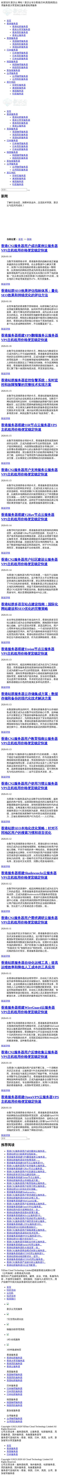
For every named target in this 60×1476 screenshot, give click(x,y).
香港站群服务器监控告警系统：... (23, 1160)
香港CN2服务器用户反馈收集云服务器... (26, 1204)
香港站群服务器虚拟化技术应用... (23, 1233)
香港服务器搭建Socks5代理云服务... (24, 1245)
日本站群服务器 (20, 58)
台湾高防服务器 (20, 79)
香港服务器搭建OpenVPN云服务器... (24, 1206)
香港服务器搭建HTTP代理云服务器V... (26, 1253)
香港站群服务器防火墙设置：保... (23, 1247)
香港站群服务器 (20, 26)
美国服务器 (12, 38)
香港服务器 (12, 23)
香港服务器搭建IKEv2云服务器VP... (24, 1215)
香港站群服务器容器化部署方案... (23, 1212)
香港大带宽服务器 (21, 29)
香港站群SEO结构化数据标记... (22, 1227)
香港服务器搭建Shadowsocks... (21, 1192)
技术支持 (11, 1296)
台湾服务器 (12, 73)
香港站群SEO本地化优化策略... (22, 1189)
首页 (9, 20)
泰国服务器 (17, 91)
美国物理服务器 (20, 41)
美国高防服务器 (20, 44)
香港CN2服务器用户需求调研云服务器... (26, 1195)
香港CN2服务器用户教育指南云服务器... (26, 1183)
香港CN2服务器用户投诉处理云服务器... (26, 1218)
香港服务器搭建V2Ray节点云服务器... (25, 1168)
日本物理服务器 (20, 53)
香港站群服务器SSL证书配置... (22, 1265)
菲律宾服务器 (19, 85)
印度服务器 (17, 94)
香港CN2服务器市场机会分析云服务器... (26, 1242)
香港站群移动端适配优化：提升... (23, 1256)
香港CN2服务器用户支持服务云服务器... (26, 1166)
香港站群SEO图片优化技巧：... (22, 1239)
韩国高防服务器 (20, 67)
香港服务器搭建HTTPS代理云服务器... (25, 1259)
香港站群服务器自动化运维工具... (23, 1198)
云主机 (10, 1293)
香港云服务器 (19, 35)
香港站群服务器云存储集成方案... (23, 1180)
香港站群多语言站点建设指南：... (23, 1174)
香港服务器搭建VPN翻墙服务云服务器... (26, 1157)
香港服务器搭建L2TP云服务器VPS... (24, 1224)
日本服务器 (12, 50)
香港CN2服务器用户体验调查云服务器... (26, 1230)
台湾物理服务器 (20, 76)
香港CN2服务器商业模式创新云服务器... (26, 1250)
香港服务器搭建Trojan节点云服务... (24, 1177)
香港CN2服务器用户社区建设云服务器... (26, 1171)
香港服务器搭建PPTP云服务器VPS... (24, 1236)
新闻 (29, 239)
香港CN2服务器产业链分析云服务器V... (26, 1262)
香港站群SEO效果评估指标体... (22, 1154)
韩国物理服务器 (20, 64)
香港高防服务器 (20, 32)
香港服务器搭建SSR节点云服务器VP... (25, 1163)
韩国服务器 (12, 61)
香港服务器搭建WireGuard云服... (22, 1201)
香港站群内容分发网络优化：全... (23, 1209)
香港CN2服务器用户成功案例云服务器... (26, 1151)
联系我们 (11, 1299)
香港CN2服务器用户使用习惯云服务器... (26, 1186)
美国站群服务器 (20, 47)
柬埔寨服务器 (19, 88)
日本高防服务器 (20, 56)
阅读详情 (5, 284)
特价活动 (11, 1290)
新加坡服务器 (13, 70)
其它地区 (11, 82)
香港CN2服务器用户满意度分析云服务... (26, 1221)
